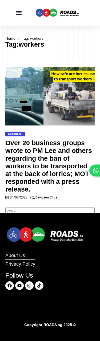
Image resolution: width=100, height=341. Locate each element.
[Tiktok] (39, 285)
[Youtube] (19, 285)
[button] (18, 13)
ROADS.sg (52, 325)
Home (10, 38)
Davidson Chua (46, 197)
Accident (15, 134)
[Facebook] (9, 285)
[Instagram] (29, 285)
